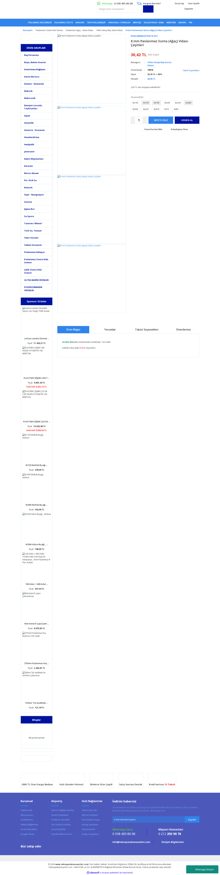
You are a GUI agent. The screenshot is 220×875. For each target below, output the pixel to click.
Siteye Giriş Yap (89, 810)
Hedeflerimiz (27, 819)
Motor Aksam (31, 173)
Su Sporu (29, 216)
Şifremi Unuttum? (90, 815)
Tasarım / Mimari (33, 223)
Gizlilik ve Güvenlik (60, 819)
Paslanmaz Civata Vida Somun (36, 261)
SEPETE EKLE (161, 120)
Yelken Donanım (33, 245)
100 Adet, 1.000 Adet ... (36, 584)
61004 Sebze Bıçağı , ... (37, 544)
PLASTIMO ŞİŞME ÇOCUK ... (36, 421)
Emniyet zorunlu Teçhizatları (33, 107)
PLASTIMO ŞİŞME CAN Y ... (36, 377)
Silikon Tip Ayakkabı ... (36, 702)
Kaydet (192, 819)
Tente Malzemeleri (96, 22)
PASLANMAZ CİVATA (63, 22)
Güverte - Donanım (34, 130)
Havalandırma (31, 137)
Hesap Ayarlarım (90, 824)
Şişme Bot (29, 209)
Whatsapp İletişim (204, 869)
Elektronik (29, 98)
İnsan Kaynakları (29, 829)
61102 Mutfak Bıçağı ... (37, 465)
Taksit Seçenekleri (190, 70)
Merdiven (171, 22)
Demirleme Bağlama (34, 69)
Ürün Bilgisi (73, 329)
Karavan (28, 165)
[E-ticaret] (109, 872)
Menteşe (137, 22)
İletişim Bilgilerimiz (29, 824)
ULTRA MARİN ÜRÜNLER (36, 280)
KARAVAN (80, 22)
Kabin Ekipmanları (33, 158)
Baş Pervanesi (31, 55)
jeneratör (29, 151)
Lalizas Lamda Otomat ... (36, 338)
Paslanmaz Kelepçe (34, 252)
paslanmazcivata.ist (144, 35)
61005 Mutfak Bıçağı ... (37, 504)
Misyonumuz (27, 815)
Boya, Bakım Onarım (35, 62)
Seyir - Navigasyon (34, 194)
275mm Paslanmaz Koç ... (36, 663)
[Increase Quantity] (145, 120)
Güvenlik (29, 122)
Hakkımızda (26, 810)
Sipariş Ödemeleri (60, 815)
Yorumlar (110, 329)
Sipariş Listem (88, 829)
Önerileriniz (183, 329)
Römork (28, 187)
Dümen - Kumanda (34, 83)
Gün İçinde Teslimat (61, 824)
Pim (190, 22)
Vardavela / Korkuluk (119, 22)
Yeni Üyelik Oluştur (91, 819)
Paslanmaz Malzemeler (40, 22)
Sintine (28, 201)
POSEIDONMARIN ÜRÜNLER (33, 289)
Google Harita (27, 834)
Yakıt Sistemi (31, 237)
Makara (182, 22)
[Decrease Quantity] (133, 120)
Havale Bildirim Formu (61, 834)
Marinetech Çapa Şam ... (36, 623)
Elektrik (28, 91)
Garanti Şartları (58, 829)
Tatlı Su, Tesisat (33, 230)
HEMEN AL (187, 120)
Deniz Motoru (31, 76)
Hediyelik (29, 144)
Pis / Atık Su (30, 180)
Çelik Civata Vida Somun (33, 271)
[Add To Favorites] (152, 129)
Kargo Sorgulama (90, 834)
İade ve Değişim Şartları (62, 810)
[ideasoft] (93, 872)
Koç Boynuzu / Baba (154, 22)
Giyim (27, 115)
